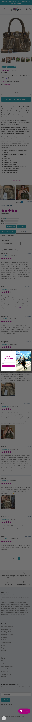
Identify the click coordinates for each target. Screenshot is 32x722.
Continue (8, 365)
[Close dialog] (30, 351)
